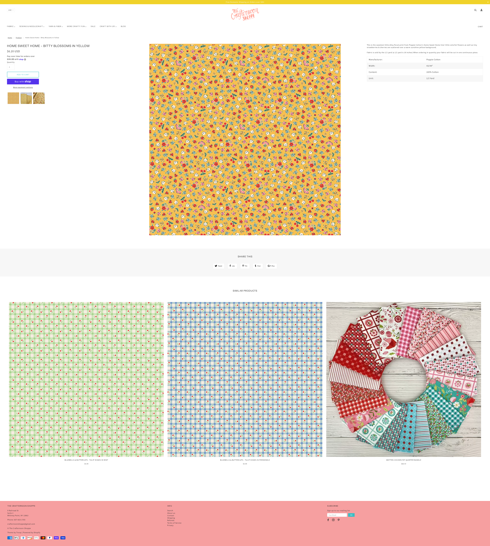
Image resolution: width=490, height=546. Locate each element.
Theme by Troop (14, 532)
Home (10, 38)
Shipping (171, 518)
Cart (480, 27)
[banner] (245, 14)
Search (170, 510)
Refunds (170, 520)
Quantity (11, 62)
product (19, 38)
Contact (170, 515)
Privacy (170, 525)
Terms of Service (174, 523)
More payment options (23, 87)
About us (171, 513)
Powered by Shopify (31, 532)
